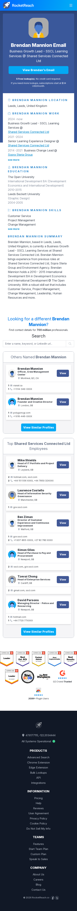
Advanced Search (38, 757)
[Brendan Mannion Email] (38, 28)
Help (38, 803)
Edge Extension (38, 767)
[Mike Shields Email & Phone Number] (12, 465)
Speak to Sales (38, 859)
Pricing (38, 798)
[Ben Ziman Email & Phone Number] (12, 523)
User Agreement (38, 813)
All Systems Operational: (37, 741)
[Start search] (70, 343)
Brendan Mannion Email (38, 45)
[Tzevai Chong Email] (12, 580)
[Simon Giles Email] (12, 555)
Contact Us (38, 889)
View (63, 373)
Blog (38, 884)
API (38, 777)
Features (38, 844)
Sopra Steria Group (20, 154)
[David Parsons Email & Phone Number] (12, 605)
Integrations (38, 782)
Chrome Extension (38, 762)
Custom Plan (38, 854)
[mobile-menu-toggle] (71, 5)
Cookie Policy (38, 823)
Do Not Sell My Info (38, 828)
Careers (38, 879)
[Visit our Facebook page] (52, 898)
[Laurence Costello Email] (12, 495)
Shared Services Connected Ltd (28, 132)
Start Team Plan (38, 849)
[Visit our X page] (57, 898)
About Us (38, 874)
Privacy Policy (38, 818)
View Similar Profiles (38, 427)
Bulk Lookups (38, 772)
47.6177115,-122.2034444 (40, 735)
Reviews (38, 808)
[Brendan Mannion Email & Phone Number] (12, 373)
